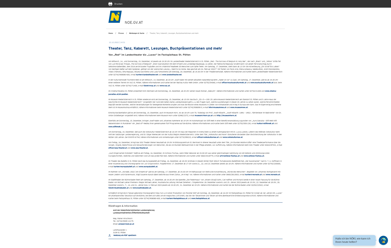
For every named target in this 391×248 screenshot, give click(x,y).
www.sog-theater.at (139, 148)
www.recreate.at (273, 174)
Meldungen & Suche (136, 33)
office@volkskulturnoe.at (208, 137)
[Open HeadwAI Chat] (383, 240)
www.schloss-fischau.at (254, 156)
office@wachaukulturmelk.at (234, 82)
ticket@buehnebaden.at (118, 188)
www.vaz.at (165, 85)
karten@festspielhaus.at (176, 198)
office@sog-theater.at (117, 148)
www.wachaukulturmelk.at (261, 82)
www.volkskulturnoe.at (233, 137)
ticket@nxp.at (150, 85)
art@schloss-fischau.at (230, 156)
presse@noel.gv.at (126, 224)
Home (110, 33)
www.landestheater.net (172, 74)
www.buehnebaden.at (142, 188)
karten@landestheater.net (147, 74)
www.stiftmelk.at (115, 126)
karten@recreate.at (253, 174)
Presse (121, 33)
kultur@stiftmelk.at (265, 123)
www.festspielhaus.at (200, 198)
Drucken (118, 4)
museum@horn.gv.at (204, 115)
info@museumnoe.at (217, 107)
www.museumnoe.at (239, 107)
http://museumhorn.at (226, 115)
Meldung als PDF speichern (124, 235)
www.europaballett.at (148, 166)
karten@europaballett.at (124, 166)
